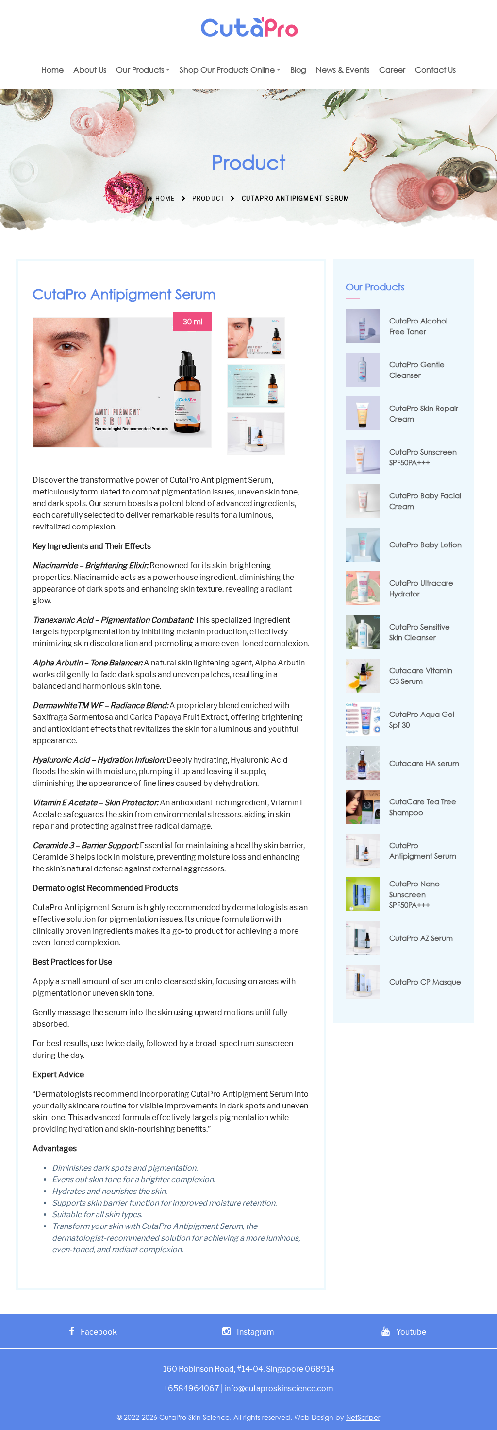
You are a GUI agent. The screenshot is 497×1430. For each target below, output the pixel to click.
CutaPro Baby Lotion (425, 544)
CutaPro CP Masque (425, 982)
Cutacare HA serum (424, 763)
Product (208, 198)
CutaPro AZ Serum (421, 938)
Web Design (313, 1417)
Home (164, 198)
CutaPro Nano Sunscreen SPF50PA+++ (414, 894)
